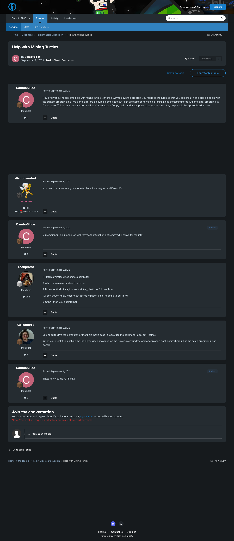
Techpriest (25, 267)
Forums (13, 26)
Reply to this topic (208, 72)
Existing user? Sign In (193, 7)
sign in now (86, 416)
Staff (26, 26)
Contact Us (117, 531)
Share (191, 58)
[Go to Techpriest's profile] (26, 279)
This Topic (208, 18)
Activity (54, 18)
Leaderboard (71, 18)
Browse (40, 18)
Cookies (131, 531)
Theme (102, 531)
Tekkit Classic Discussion (60, 60)
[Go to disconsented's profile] (26, 190)
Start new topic (175, 72)
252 (27, 296)
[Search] (222, 18)
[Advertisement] (70, 150)
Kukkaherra (25, 325)
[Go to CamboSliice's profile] (15, 58)
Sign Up (218, 6)
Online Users (42, 26)
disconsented (25, 178)
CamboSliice (33, 56)
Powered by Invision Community (117, 536)
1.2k (27, 208)
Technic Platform (20, 18)
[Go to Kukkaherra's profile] (26, 336)
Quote (54, 117)
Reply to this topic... (41, 433)
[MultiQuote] (45, 117)
